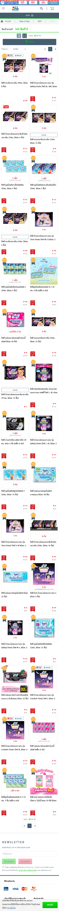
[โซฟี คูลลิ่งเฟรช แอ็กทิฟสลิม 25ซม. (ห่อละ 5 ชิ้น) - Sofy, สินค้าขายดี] (15, 169)
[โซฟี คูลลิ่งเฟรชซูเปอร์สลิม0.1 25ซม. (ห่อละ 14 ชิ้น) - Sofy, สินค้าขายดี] (15, 475)
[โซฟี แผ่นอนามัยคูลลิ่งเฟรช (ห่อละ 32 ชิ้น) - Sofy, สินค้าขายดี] (15, 577)
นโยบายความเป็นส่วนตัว (28, 870)
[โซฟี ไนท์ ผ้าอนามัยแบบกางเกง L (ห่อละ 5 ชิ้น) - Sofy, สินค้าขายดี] (44, 577)
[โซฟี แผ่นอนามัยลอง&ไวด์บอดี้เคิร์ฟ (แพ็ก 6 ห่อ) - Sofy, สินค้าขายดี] (44, 730)
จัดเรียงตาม (4, 49)
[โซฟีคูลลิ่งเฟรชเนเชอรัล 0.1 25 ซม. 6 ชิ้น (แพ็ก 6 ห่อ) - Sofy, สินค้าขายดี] (44, 271)
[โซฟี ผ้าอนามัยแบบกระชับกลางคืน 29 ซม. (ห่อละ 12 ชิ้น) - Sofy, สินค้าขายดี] (15, 373)
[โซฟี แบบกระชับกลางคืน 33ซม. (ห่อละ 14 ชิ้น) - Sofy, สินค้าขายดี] (44, 118)
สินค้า (28, 15)
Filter (31, 42)
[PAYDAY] (29, 2)
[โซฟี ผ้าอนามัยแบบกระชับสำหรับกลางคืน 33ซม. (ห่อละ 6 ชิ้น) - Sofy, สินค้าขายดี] (15, 118)
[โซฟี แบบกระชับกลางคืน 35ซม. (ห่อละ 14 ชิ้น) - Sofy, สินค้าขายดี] (44, 322)
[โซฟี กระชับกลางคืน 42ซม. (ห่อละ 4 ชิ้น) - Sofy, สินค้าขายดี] (15, 220)
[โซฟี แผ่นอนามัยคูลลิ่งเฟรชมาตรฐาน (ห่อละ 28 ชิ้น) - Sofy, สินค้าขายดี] (44, 475)
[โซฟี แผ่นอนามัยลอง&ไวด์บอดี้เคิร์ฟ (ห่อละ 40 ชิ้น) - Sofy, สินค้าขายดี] (15, 322)
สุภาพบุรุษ (8, 861)
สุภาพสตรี (25, 861)
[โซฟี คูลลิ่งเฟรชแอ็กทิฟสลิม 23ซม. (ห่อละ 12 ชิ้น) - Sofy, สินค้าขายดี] (44, 628)
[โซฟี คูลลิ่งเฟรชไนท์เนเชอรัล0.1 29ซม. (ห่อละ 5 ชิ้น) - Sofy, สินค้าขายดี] (15, 271)
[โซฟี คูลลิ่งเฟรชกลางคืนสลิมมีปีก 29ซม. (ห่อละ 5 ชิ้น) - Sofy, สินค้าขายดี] (44, 169)
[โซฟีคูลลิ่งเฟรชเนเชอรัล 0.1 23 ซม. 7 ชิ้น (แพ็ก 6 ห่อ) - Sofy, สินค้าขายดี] (15, 781)
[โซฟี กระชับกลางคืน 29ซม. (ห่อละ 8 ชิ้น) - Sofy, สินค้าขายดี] (15, 67)
